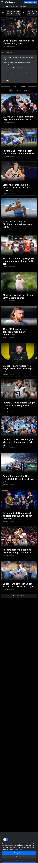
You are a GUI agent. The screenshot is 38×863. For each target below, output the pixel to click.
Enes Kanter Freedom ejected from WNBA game (18, 42)
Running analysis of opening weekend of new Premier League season (17, 74)
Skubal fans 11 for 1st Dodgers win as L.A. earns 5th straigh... (19, 585)
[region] (19, 847)
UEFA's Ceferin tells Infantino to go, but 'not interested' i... (18, 118)
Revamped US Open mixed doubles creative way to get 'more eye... (17, 516)
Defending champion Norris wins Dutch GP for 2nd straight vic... (19, 479)
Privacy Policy (18, 849)
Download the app (30, 2)
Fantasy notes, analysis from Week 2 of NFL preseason (17, 79)
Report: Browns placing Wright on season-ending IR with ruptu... (19, 405)
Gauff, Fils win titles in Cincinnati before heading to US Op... (17, 224)
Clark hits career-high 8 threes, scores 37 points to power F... (17, 187)
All (11, 90)
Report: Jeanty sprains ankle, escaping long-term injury (18, 58)
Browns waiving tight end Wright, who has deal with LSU (18, 69)
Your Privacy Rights (19, 860)
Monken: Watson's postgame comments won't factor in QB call (18, 261)
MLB (24, 6)
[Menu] (2, 2)
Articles (18, 90)
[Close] (34, 833)
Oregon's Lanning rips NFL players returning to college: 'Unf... (18, 369)
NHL (20, 6)
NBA (16, 6)
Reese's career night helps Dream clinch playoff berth (17, 551)
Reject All (19, 856)
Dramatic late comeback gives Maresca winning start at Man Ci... (19, 442)
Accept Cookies (19, 853)
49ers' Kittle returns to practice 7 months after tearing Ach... (15, 332)
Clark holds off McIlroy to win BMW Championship (18, 296)
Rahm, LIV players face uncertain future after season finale (17, 64)
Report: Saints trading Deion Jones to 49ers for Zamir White (19, 152)
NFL (12, 6)
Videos (25, 90)
